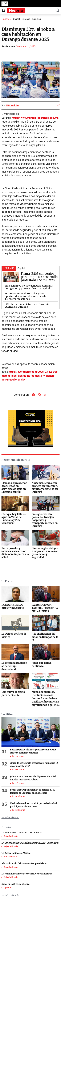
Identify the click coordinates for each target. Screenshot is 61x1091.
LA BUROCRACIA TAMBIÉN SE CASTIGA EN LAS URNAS (45, 608)
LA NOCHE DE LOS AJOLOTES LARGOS (12, 606)
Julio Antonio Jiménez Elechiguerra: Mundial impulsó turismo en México (33, 778)
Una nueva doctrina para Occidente (13, 693)
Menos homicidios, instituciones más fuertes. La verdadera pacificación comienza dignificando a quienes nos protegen (45, 698)
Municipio (36, 19)
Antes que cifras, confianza (42, 664)
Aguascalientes (11, 856)
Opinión (7, 887)
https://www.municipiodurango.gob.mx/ (36, 117)
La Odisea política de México (13, 635)
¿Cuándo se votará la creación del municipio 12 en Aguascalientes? (34, 764)
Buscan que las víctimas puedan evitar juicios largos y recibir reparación (33, 751)
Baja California (11, 836)
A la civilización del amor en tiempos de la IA (45, 637)
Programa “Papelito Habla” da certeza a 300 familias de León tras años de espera (32, 791)
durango (26, 19)
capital (16, 19)
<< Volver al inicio (10, 817)
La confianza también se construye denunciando (14, 666)
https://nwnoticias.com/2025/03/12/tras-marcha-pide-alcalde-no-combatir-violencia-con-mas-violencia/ (29, 375)
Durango (7, 19)
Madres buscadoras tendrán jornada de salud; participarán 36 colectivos (33, 805)
